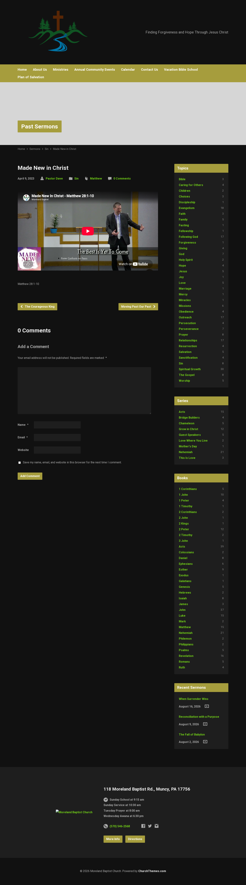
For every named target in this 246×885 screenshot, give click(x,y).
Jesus (183, 271)
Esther (183, 569)
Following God (188, 237)
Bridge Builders (189, 417)
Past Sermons (39, 126)
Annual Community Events (94, 69)
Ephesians (186, 564)
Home (22, 69)
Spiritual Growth (190, 369)
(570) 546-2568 (120, 826)
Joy (181, 277)
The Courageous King (39, 306)
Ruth (182, 667)
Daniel (183, 558)
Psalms (184, 650)
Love (182, 283)
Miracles (185, 300)
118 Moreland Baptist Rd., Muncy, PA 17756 (147, 789)
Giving (183, 248)
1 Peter (184, 500)
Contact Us (149, 69)
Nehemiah (186, 452)
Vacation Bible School (181, 69)
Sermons (35, 149)
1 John (183, 494)
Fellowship (186, 231)
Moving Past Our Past (136, 306)
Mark (182, 621)
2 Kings (184, 523)
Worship (184, 380)
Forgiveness (187, 242)
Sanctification (188, 357)
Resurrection (188, 346)
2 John (183, 517)
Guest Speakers (190, 435)
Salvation (185, 352)
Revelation (186, 656)
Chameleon (186, 423)
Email (23, 437)
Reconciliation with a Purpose (199, 716)
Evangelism (186, 208)
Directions (135, 839)
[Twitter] (150, 826)
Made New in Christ (64, 149)
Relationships (188, 340)
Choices (184, 196)
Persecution (187, 323)
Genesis (184, 587)
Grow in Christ (188, 429)
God (181, 254)
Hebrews (185, 592)
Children (184, 190)
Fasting (184, 225)
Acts (182, 412)
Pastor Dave (54, 178)
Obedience (186, 311)
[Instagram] (156, 826)
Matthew (96, 178)
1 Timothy (185, 506)
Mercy (183, 294)
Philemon (185, 638)
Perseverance (189, 329)
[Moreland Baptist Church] (74, 812)
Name (23, 424)
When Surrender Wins (193, 699)
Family (183, 219)
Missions (185, 306)
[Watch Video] (207, 706)
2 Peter (184, 529)
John (182, 610)
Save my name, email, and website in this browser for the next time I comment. (72, 462)
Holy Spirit (186, 260)
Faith (182, 213)
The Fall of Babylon (192, 734)
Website (23, 450)
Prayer (183, 334)
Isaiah (183, 598)
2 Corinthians (188, 512)
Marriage (185, 288)
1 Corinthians (188, 489)
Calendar (128, 69)
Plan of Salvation (31, 77)
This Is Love (187, 458)
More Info (113, 839)
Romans (184, 661)
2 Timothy (185, 535)
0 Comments (122, 178)
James (183, 604)
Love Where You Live (193, 440)
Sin (46, 149)
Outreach (185, 317)
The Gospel (186, 375)
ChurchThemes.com (152, 871)
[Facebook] (143, 826)
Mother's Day (188, 446)
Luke (182, 615)
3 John (183, 541)
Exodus (184, 575)
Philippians (186, 644)
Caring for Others (191, 185)
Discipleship (187, 202)
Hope (182, 265)
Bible (182, 179)
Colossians (186, 552)
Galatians (185, 581)
